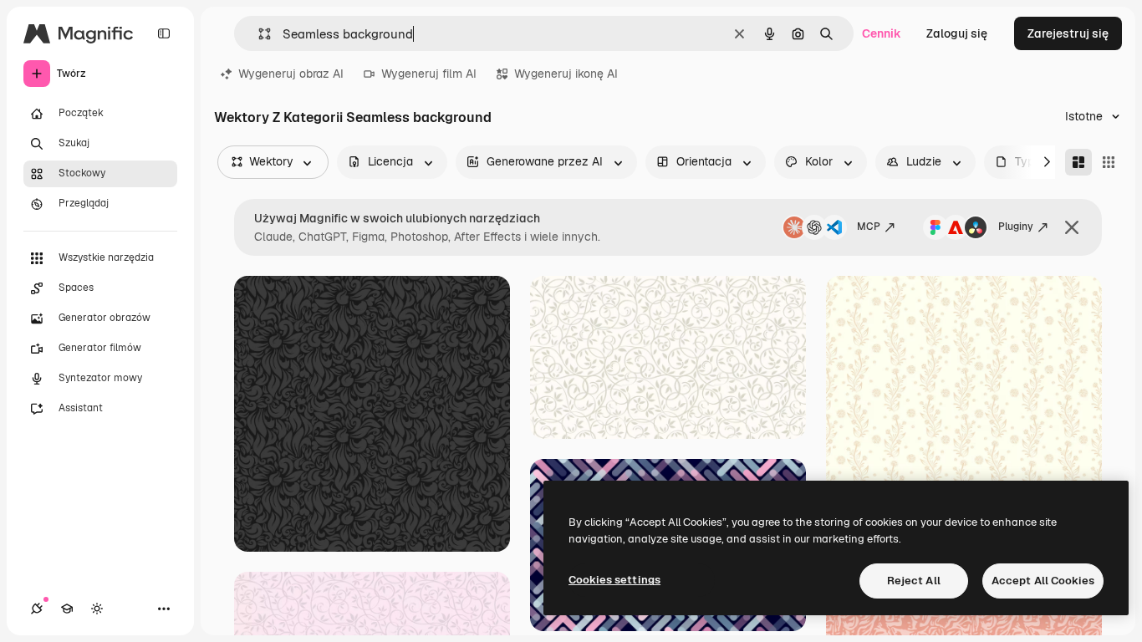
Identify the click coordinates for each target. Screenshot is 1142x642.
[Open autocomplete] (258, 34)
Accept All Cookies (1043, 580)
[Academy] (67, 608)
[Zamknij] (1072, 227)
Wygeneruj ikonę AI (566, 73)
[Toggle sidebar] (163, 33)
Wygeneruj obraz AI (291, 73)
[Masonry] (1078, 162)
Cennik (881, 33)
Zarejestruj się (1068, 33)
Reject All (914, 580)
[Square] (1108, 162)
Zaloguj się (956, 33)
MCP (868, 226)
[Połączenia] (36, 608)
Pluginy (1015, 226)
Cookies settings (614, 580)
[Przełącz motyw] (97, 608)
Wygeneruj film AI (429, 73)
